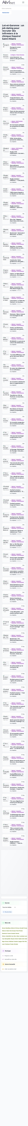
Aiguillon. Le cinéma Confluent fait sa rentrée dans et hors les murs (17, 248)
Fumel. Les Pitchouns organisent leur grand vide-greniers (16, 329)
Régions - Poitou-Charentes (18, 55)
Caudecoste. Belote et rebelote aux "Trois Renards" (16, 532)
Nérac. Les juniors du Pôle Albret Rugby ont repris (16, 288)
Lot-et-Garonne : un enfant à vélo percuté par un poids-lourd (17, 58)
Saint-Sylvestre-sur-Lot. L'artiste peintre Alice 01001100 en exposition (17, 586)
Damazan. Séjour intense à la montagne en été (17, 314)
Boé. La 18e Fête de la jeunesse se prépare (16, 544)
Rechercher (5, 12)
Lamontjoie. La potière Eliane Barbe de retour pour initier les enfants (17, 572)
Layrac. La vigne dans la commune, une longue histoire (17, 275)
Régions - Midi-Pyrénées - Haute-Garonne (17, 122)
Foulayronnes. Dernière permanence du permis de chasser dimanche (17, 518)
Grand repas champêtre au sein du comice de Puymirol (17, 559)
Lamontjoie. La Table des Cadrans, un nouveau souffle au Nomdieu (17, 302)
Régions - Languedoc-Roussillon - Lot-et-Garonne (18, 44)
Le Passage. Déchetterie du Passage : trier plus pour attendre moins (17, 451)
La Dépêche (13, 50)
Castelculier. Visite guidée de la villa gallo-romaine (17, 261)
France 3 (13, 60)
